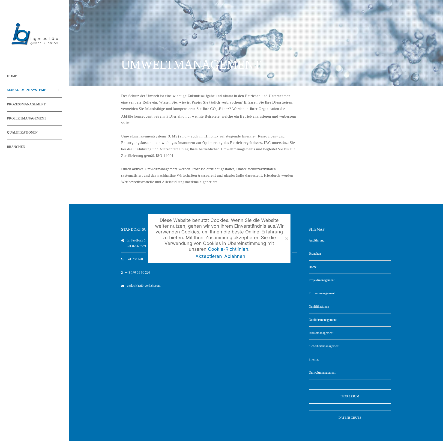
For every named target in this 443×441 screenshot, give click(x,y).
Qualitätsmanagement (323, 320)
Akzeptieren (208, 256)
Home (313, 267)
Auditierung (316, 240)
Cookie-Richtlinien (228, 249)
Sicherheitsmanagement (324, 346)
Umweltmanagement (322, 372)
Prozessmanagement (322, 293)
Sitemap (314, 359)
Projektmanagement (322, 280)
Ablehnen (234, 256)
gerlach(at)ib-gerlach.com (144, 285)
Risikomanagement (321, 333)
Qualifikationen (319, 306)
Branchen (315, 253)
